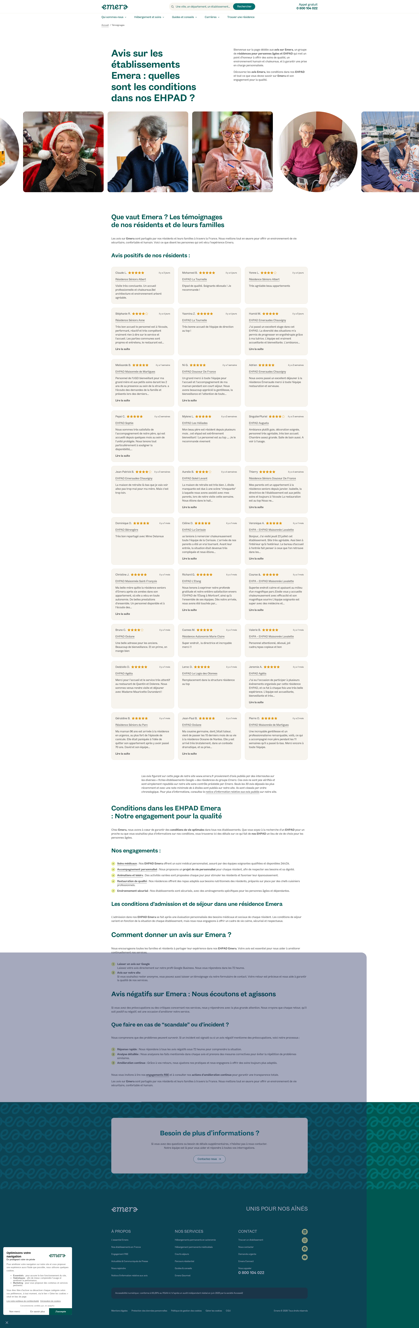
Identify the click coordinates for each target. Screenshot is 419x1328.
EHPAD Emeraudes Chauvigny (267, 320)
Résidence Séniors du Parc (131, 725)
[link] (209, 1159)
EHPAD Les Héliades (195, 423)
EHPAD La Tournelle (194, 279)
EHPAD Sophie (124, 423)
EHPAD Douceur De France (199, 371)
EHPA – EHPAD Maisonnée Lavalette (271, 529)
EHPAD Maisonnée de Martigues (135, 371)
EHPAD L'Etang (191, 581)
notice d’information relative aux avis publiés (232, 792)
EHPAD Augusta (259, 423)
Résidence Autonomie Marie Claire (203, 636)
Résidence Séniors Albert (130, 279)
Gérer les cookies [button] (214, 1310)
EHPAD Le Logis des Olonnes (199, 673)
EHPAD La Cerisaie (194, 529)
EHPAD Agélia (124, 673)
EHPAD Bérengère (126, 529)
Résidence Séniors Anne (130, 320)
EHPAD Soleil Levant (194, 478)
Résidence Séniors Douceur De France (272, 478)
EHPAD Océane (125, 636)
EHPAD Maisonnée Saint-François (136, 581)
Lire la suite (122, 349)
